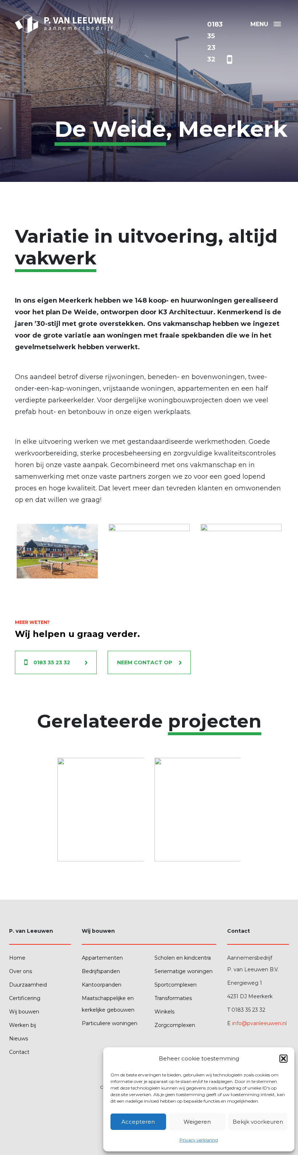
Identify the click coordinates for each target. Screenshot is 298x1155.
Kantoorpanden (101, 984)
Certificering (24, 998)
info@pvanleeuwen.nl (259, 1023)
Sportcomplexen (175, 984)
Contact (19, 1052)
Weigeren (197, 1121)
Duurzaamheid (28, 984)
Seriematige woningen (183, 971)
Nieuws (18, 1038)
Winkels (164, 1011)
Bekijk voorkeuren (258, 1121)
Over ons (20, 971)
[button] (283, 1058)
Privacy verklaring (199, 1140)
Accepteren (138, 1121)
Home (17, 958)
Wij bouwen (24, 1011)
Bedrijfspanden (101, 971)
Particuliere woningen (109, 1023)
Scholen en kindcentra (182, 958)
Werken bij (22, 1025)
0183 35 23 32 (51, 662)
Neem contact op (144, 662)
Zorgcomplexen (174, 1025)
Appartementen (102, 958)
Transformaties (173, 998)
